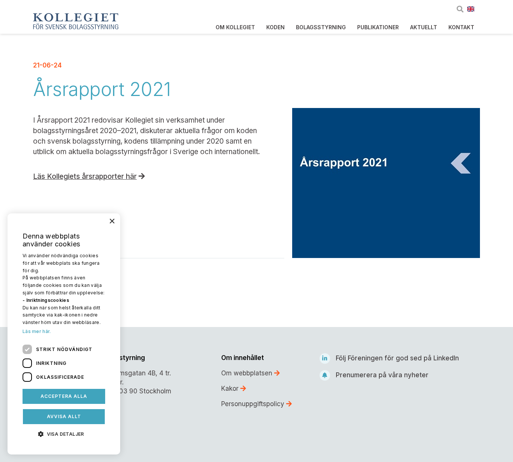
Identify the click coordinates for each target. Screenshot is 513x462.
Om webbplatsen (247, 373)
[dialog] (64, 333)
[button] (64, 433)
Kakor (230, 388)
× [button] (112, 221)
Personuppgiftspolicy (253, 404)
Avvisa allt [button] (64, 416)
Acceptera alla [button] (64, 396)
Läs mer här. (37, 331)
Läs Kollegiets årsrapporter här (85, 176)
